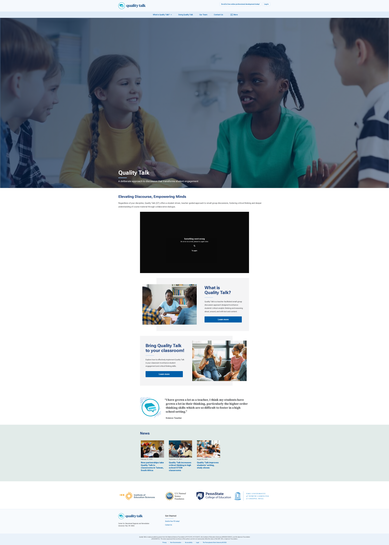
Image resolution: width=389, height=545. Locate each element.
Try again (194, 250)
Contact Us (218, 15)
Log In (266, 4)
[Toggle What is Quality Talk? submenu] (171, 14)
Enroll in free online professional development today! (240, 4)
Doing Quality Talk (185, 15)
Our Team (203, 15)
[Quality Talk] (133, 5)
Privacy (164, 542)
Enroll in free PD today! (172, 521)
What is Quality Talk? (161, 15)
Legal (197, 542)
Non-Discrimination (175, 542)
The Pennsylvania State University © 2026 (215, 542)
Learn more (223, 319)
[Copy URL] (194, 246)
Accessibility (188, 542)
